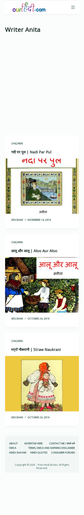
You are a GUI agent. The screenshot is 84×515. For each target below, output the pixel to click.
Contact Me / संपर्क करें (62, 443)
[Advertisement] (42, 86)
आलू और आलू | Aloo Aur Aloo (34, 250)
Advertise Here (33, 443)
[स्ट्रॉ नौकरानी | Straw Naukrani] (42, 383)
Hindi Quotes (38, 452)
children (17, 143)
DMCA (12, 448)
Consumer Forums (63, 452)
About (13, 443)
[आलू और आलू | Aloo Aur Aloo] (42, 285)
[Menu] (73, 7)
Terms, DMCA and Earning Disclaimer (51, 448)
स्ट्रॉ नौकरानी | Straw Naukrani (36, 349)
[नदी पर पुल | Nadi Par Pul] (42, 186)
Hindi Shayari (17, 452)
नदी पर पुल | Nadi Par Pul (31, 151)
